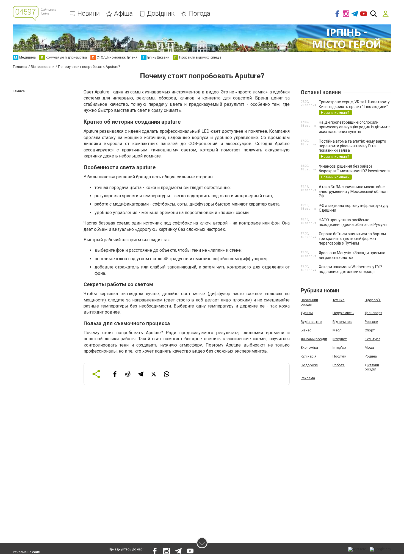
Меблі (337, 330)
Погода (199, 13)
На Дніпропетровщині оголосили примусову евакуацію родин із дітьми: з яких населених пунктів (355, 127)
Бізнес (306, 330)
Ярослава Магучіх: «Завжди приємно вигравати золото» (352, 255)
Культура (372, 339)
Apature (282, 143)
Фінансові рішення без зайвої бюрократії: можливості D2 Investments (354, 168)
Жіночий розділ (314, 339)
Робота (339, 365)
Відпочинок (342, 322)
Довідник (161, 13)
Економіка (309, 347)
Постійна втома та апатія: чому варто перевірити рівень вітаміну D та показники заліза (352, 146)
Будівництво (311, 322)
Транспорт (373, 313)
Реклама (308, 378)
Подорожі (309, 365)
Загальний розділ (309, 302)
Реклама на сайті (26, 552)
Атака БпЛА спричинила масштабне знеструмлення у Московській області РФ (353, 191)
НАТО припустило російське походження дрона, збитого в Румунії (353, 222)
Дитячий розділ (372, 367)
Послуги (339, 356)
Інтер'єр (339, 347)
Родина (371, 356)
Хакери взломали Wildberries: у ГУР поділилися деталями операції (350, 269)
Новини (89, 13)
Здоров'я (373, 300)
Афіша (123, 13)
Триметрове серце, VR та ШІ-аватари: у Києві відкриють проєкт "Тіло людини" (354, 104)
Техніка (338, 300)
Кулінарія (308, 356)
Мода (369, 347)
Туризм (307, 313)
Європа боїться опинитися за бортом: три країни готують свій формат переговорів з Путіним (353, 238)
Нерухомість (343, 313)
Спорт (370, 330)
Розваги (371, 322)
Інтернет (340, 339)
